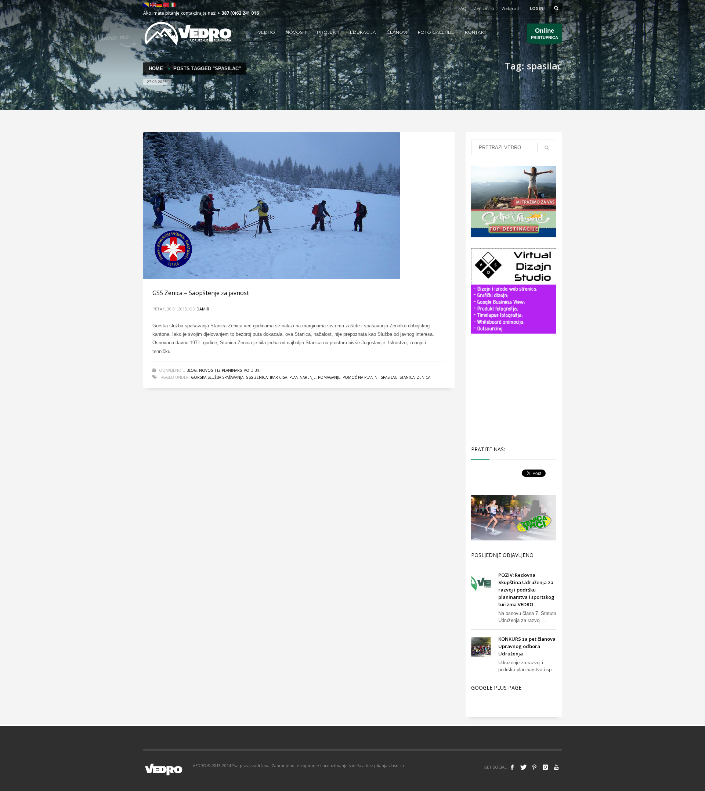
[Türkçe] (166, 4)
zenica (423, 377)
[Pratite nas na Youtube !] (556, 767)
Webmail (510, 8)
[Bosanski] (146, 4)
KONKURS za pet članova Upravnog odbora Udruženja (527, 646)
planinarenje (302, 377)
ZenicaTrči (484, 8)
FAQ (462, 8)
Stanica (407, 377)
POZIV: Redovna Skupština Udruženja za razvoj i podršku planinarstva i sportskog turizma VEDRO (526, 590)
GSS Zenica (257, 377)
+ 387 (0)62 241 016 (238, 13)
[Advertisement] (515, 389)
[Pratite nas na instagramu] (545, 767)
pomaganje (329, 377)
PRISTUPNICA (544, 33)
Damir (202, 309)
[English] (153, 4)
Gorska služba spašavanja (217, 377)
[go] (546, 147)
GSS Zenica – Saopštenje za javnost (200, 293)
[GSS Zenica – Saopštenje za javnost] (272, 206)
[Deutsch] (159, 4)
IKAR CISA (278, 377)
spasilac (389, 377)
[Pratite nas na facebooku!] (512, 767)
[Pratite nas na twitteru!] (523, 767)
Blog (192, 370)
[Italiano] (173, 4)
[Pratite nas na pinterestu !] (534, 767)
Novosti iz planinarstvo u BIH (230, 370)
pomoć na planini (361, 377)
